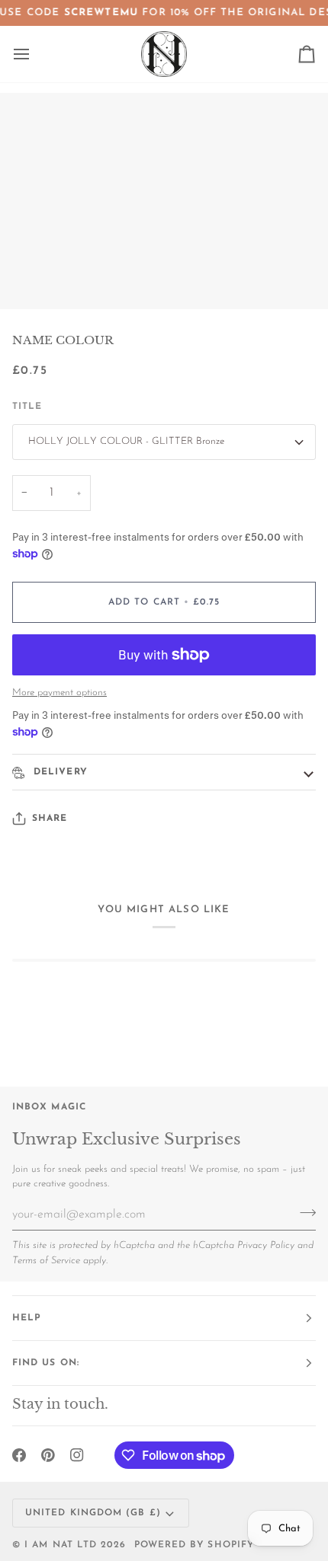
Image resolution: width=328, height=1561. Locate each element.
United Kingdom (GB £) (93, 1513)
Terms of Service (46, 1261)
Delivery (59, 772)
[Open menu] (35, 54)
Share (49, 818)
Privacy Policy (265, 1245)
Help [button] (26, 1318)
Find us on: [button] (45, 1363)
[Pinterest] (48, 1455)
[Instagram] (77, 1455)
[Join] (303, 1213)
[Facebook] (19, 1455)
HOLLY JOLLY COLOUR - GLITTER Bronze (126, 441)
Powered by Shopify (194, 1545)
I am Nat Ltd (60, 1545)
